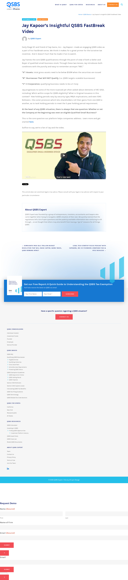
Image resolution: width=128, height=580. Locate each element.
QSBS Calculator (12, 425)
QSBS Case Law (12, 439)
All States (10, 416)
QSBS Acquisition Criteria (16, 375)
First (1, 518)
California (10, 407)
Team (8, 451)
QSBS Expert (35, 39)
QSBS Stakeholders (15, 329)
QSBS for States (76, 5)
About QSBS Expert (15, 447)
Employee (10, 342)
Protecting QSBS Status (16, 369)
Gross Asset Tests (14, 364)
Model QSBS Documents (14, 442)
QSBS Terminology (12, 395)
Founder (9, 339)
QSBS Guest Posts (12, 436)
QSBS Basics (87, 14)
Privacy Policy (11, 457)
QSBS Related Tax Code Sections (17, 398)
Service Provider (12, 345)
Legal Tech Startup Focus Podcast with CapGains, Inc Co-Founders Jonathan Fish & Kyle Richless (87, 248)
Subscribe (70, 294)
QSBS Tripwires (13, 380)
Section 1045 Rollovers (14, 383)
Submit (7, 545)
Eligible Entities (13, 360)
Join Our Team (11, 463)
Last (66, 518)
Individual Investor (13, 333)
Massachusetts (12, 413)
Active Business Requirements (18, 367)
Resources (90, 5)
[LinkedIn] (8, 469)
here (31, 122)
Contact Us (113, 5)
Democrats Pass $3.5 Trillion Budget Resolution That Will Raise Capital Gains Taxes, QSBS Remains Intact (42, 248)
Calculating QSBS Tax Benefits (16, 389)
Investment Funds (12, 336)
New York (10, 410)
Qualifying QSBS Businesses (16, 357)
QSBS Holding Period (15, 377)
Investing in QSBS (12, 428)
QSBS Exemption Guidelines (15, 372)
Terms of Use (11, 460)
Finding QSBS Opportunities (17, 430)
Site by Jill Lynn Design (72, 480)
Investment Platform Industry (19, 433)
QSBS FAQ (10, 354)
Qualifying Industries (15, 362)
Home (80, 14)
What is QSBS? (61, 5)
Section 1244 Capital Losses (15, 386)
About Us (101, 5)
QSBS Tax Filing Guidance (15, 392)
